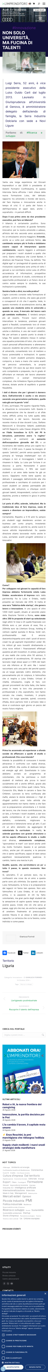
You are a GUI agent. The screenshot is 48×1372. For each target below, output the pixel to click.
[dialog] (24, 1331)
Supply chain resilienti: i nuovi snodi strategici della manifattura (23, 1146)
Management (21, 1193)
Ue (21, 1218)
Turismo (38, 1216)
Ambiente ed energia (20, 1167)
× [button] (45, 1294)
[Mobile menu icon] (44, 3)
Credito (12, 1173)
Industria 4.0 (8, 1188)
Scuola (28, 1210)
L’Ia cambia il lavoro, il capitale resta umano (23, 1126)
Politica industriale (12, 1204)
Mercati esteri (12, 1196)
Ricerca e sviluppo (26, 984)
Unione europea (32, 1218)
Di (33, 977)
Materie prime (32, 1193)
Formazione (35, 1182)
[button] (24, 1362)
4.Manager (6, 1167)
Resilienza (27, 1204)
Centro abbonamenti (10, 1279)
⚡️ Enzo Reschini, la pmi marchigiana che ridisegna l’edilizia (23, 1136)
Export (6, 1181)
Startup (26, 1213)
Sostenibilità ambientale (12, 1213)
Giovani (6, 1185)
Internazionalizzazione (14, 1190)
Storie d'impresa (11, 1215)
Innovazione (17, 977)
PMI (29, 1200)
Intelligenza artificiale (25, 1187)
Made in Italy (8, 1193)
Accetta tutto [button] (13, 1367)
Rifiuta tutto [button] (35, 1367)
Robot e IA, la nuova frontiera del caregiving (21, 1106)
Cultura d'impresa (13, 1175)
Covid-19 (6, 1173)
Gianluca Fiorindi (27, 936)
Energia (41, 1179)
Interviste (30, 1190)
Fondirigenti (22, 1182)
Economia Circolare (20, 1179)
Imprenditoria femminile (19, 1185)
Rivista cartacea (8, 1276)
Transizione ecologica (27, 1216)
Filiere (14, 1182)
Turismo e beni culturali (10, 1219)
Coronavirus (37, 1170)
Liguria (8, 965)
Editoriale (33, 1179)
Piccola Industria (13, 1200)
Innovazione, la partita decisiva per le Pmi (23, 1116)
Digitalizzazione (8, 1179)
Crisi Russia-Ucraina (23, 1173)
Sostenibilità (38, 1210)
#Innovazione (24, 28)
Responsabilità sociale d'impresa (13, 1207)
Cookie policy (7, 1331)
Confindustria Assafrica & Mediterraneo (16, 1170)
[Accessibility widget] (3, 1368)
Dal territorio (32, 1175)
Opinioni (26, 1196)
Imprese (32, 1185)
